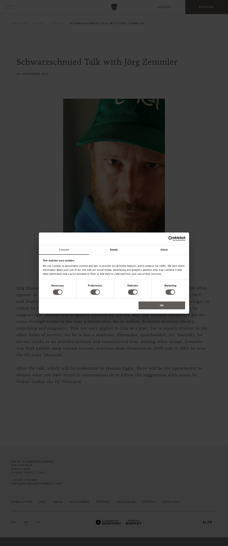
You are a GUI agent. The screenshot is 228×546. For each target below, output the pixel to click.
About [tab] (164, 249)
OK (162, 305)
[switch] (95, 292)
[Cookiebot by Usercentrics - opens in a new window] (170, 238)
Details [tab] (114, 249)
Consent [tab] (64, 249)
